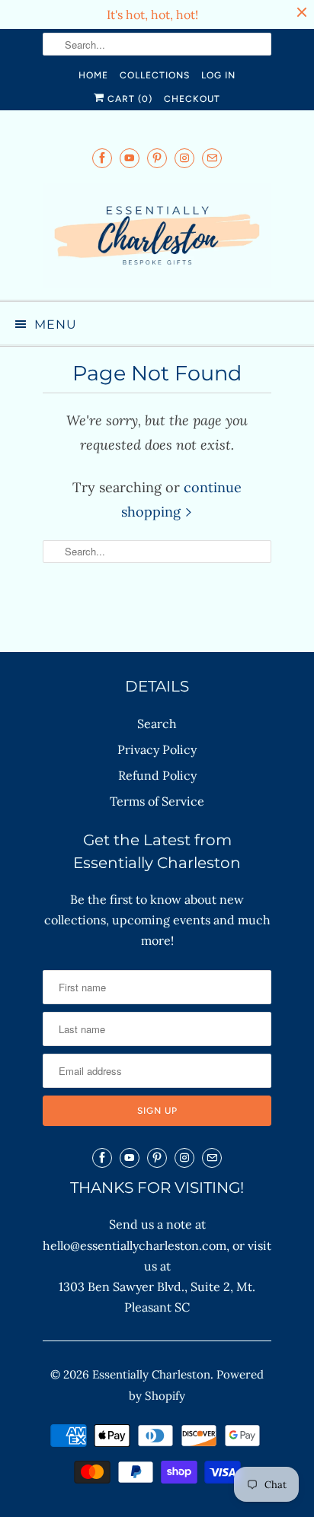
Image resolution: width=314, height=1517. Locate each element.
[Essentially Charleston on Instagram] (184, 158)
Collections (155, 75)
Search (157, 723)
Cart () (128, 99)
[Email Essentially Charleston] (212, 158)
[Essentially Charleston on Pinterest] (157, 158)
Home (93, 75)
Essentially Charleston (151, 1374)
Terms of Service (157, 801)
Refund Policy (157, 775)
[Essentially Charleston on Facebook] (102, 158)
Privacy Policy (157, 749)
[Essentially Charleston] (157, 235)
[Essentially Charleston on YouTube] (129, 158)
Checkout (192, 99)
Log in (218, 75)
